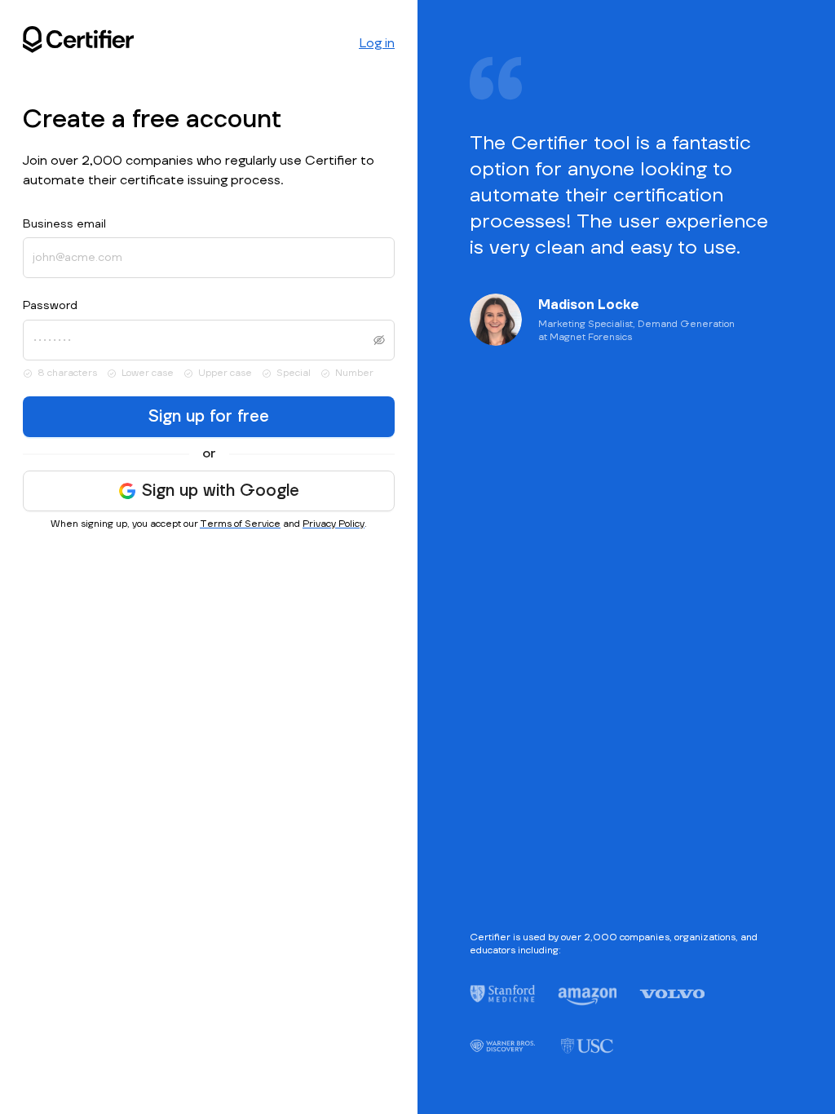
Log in (377, 43)
